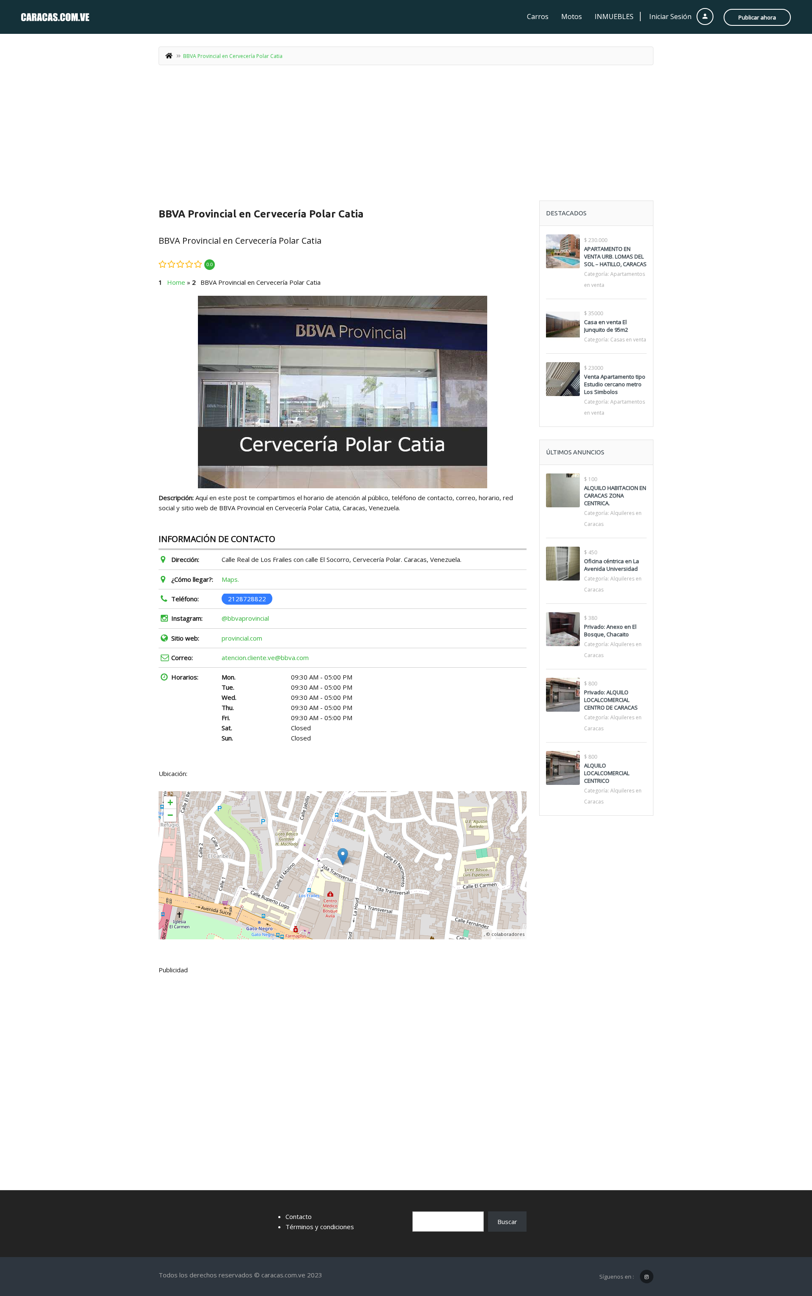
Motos (571, 16)
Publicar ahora (757, 17)
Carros (538, 16)
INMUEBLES (614, 16)
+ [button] (170, 802)
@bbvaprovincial (245, 618)
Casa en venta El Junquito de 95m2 (606, 325)
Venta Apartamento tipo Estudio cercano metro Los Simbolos (614, 384)
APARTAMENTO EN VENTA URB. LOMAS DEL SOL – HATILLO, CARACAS (615, 256)
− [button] (170, 815)
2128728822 (247, 598)
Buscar (507, 1221)
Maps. (230, 579)
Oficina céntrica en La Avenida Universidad (611, 564)
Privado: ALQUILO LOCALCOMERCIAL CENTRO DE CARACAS (611, 699)
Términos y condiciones (319, 1226)
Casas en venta (628, 339)
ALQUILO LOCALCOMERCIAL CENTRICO (606, 773)
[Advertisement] (406, 137)
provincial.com (242, 638)
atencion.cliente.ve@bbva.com (265, 657)
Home (176, 282)
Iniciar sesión (671, 16)
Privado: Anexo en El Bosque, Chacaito (610, 630)
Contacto (298, 1216)
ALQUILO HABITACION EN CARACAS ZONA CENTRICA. (615, 495)
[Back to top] (784, 1243)
